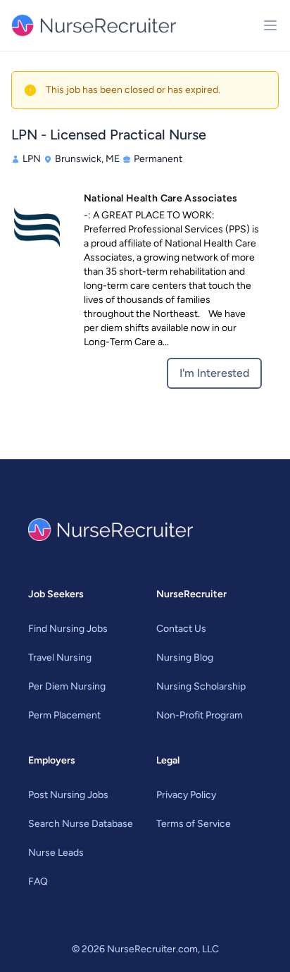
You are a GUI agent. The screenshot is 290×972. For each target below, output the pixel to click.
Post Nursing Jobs (68, 795)
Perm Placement (64, 715)
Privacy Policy (186, 795)
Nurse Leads (56, 853)
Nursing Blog (184, 657)
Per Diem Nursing (67, 686)
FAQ (38, 881)
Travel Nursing (60, 657)
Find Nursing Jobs (68, 629)
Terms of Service (193, 824)
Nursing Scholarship (201, 686)
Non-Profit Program (199, 715)
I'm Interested (214, 373)
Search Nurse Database (80, 824)
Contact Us (181, 629)
